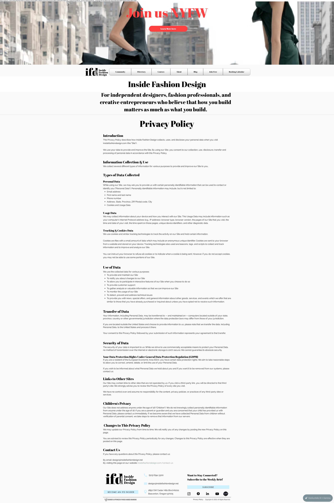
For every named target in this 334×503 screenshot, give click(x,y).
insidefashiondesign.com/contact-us (155, 463)
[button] (208, 487)
